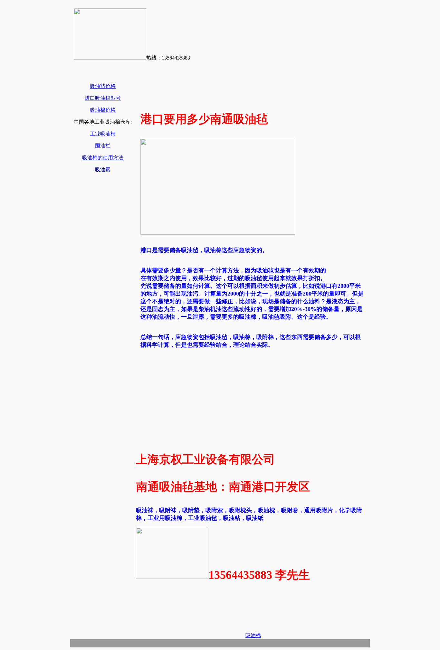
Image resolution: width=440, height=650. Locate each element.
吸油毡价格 (103, 86)
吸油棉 (253, 635)
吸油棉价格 (103, 110)
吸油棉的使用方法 (102, 157)
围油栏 (102, 145)
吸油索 (102, 169)
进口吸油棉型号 (103, 98)
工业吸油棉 (103, 134)
